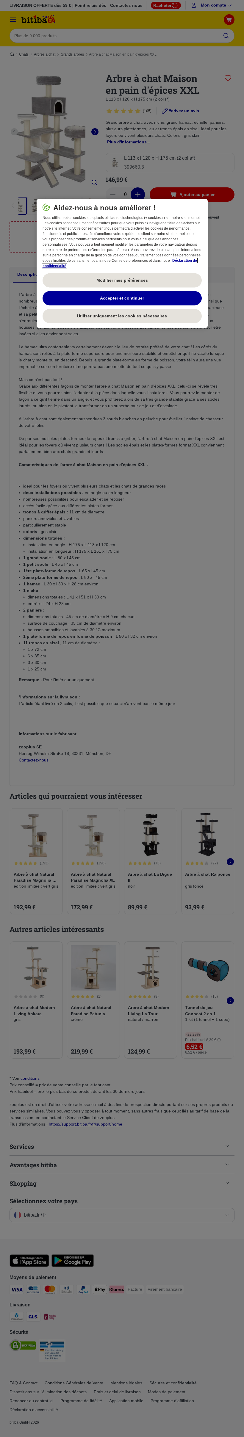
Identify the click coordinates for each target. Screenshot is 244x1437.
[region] (122, 263)
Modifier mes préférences (122, 280)
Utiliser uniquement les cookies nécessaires (122, 315)
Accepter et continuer (122, 297)
